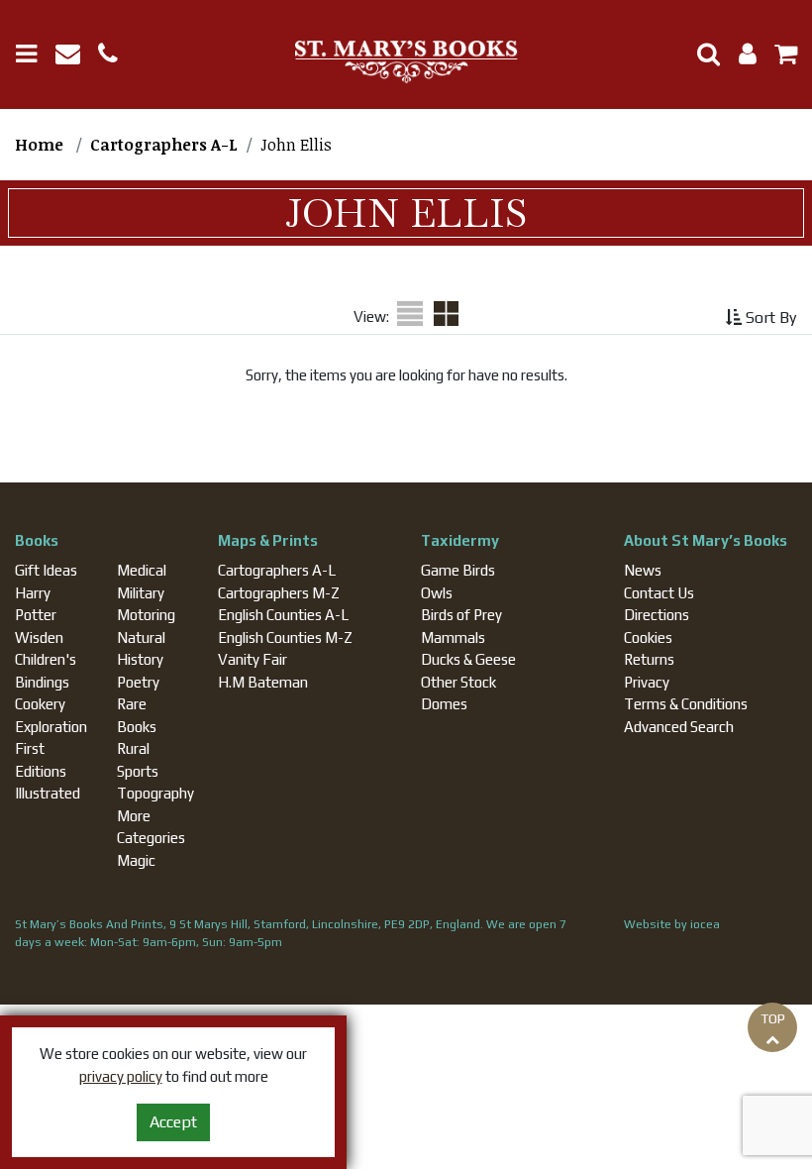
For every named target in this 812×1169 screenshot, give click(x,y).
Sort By (769, 317)
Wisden (39, 637)
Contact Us (659, 592)
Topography (155, 793)
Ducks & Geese (468, 659)
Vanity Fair (252, 659)
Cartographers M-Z (279, 592)
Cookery (40, 703)
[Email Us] (76, 57)
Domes (444, 703)
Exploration (51, 726)
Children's (45, 659)
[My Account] (742, 57)
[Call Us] (115, 57)
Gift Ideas (46, 570)
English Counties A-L (283, 614)
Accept (173, 1122)
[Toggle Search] (701, 54)
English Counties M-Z (285, 637)
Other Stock (458, 682)
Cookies (648, 637)
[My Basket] (778, 57)
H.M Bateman (263, 682)
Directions (656, 614)
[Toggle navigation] (33, 54)
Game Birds (458, 570)
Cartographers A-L (277, 570)
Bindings (42, 682)
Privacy (646, 682)
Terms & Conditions (686, 703)
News (642, 570)
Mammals (453, 637)
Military (140, 592)
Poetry (138, 682)
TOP (773, 1018)
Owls (437, 592)
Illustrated (47, 793)
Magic (136, 860)
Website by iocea (672, 924)
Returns (649, 659)
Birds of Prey (461, 614)
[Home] (406, 62)
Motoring (146, 614)
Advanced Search (679, 726)
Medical (141, 570)
